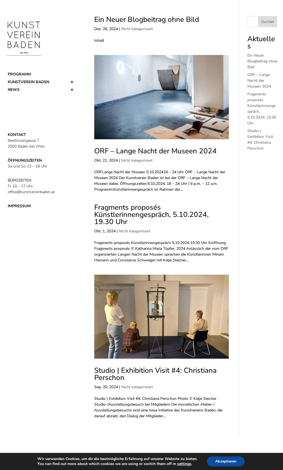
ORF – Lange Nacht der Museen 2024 (155, 151)
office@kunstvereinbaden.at (31, 192)
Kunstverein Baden (28, 82)
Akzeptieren (225, 461)
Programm (19, 74)
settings (184, 463)
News (14, 89)
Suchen (267, 21)
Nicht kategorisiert (137, 28)
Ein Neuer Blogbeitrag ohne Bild (146, 19)
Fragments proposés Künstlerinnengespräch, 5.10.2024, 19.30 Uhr (151, 215)
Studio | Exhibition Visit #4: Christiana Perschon (155, 374)
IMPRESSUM (19, 206)
